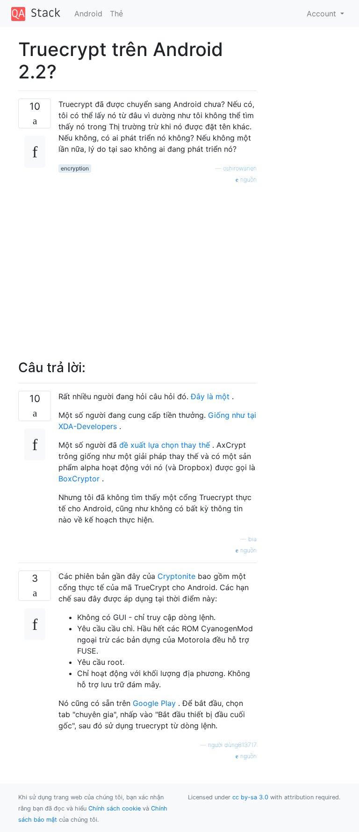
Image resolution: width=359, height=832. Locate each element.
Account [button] (322, 13)
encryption (75, 168)
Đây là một (210, 396)
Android (88, 13)
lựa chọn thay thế (179, 445)
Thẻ (116, 13)
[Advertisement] (157, 266)
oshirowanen (240, 168)
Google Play (154, 703)
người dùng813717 (232, 744)
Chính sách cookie (114, 808)
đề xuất (133, 445)
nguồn (247, 179)
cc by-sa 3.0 (250, 797)
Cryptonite (176, 576)
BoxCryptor (79, 478)
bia (252, 539)
